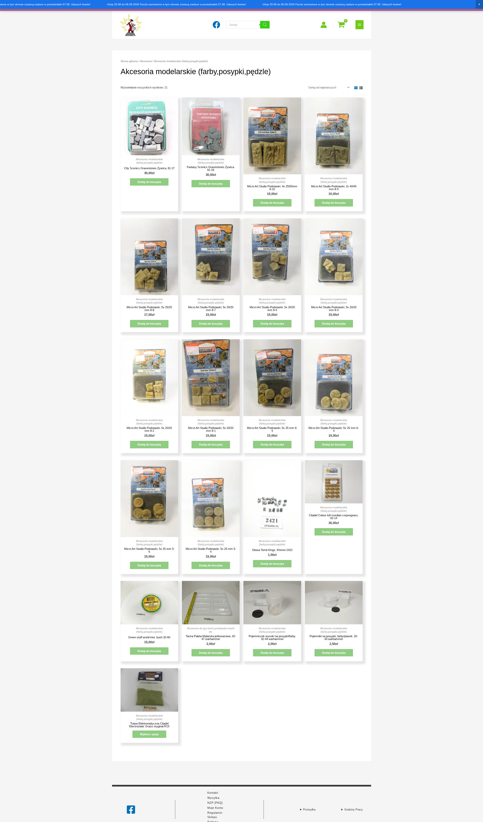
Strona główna (129, 61)
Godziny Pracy (353, 809)
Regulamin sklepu (214, 815)
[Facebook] (131, 809)
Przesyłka (309, 809)
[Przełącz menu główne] (359, 24)
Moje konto (215, 807)
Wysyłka (213, 797)
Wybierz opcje (149, 734)
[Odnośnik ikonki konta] (323, 25)
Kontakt (212, 792)
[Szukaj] (265, 24)
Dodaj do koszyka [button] (149, 182)
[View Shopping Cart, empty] (341, 25)
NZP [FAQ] (215, 802)
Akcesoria (146, 61)
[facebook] (217, 24)
